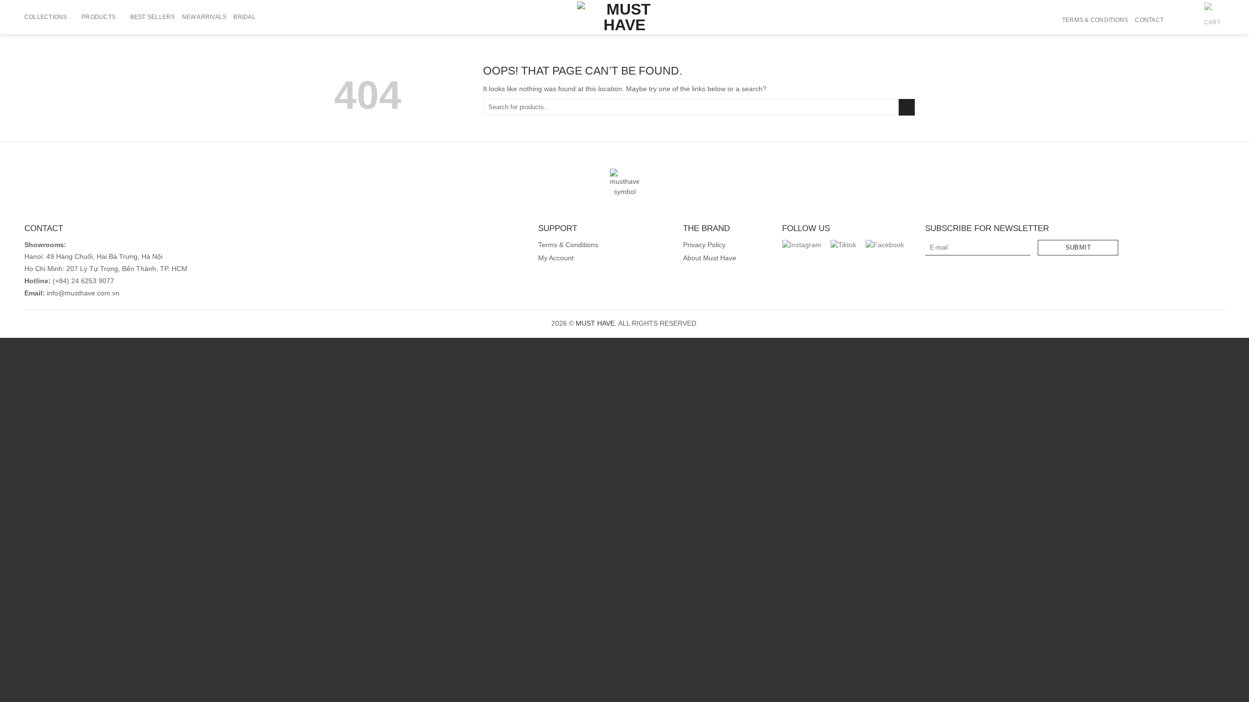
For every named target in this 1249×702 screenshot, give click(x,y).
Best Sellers (152, 17)
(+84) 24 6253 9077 (83, 281)
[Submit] (907, 107)
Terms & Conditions (1095, 20)
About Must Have (709, 258)
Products (98, 17)
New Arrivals (204, 17)
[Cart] (1212, 19)
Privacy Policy (704, 245)
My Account (556, 258)
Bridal (244, 17)
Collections (45, 17)
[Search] (1174, 19)
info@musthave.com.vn (82, 293)
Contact (1149, 20)
